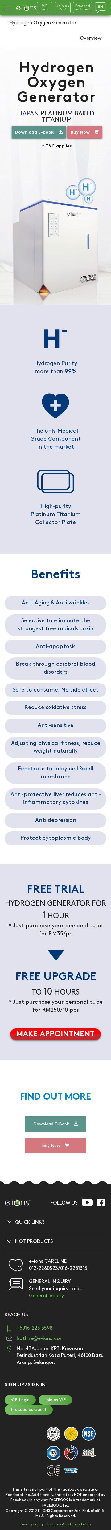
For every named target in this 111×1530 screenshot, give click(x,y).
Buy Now (80, 133)
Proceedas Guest (83, 7)
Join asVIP (62, 7)
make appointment (55, 1034)
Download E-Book (34, 133)
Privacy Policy (31, 1524)
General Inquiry (46, 1296)
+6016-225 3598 (34, 1328)
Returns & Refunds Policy (69, 1524)
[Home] (27, 7)
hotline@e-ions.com (40, 1338)
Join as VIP (55, 1400)
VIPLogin (45, 7)
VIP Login (20, 1400)
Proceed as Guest (29, 1409)
